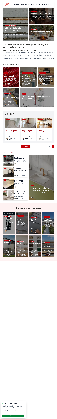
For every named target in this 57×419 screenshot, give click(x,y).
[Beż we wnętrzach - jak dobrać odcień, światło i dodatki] (22, 246)
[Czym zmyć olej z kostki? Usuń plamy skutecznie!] (9, 223)
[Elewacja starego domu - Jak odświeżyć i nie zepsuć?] (48, 223)
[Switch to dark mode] (51, 4)
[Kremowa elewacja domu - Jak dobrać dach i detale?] (9, 246)
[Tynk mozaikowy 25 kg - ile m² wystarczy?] (35, 246)
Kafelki (32, 241)
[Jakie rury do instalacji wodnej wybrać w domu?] (15, 24)
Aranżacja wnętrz (34, 11)
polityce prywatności (17, 410)
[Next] (53, 146)
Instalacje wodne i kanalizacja (10, 25)
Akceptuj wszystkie (13, 415)
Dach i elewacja (34, 4)
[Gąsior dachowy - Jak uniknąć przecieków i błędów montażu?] (35, 223)
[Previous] (49, 146)
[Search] (48, 4)
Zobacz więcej (25, 146)
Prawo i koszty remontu (42, 4)
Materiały (22, 4)
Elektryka (6, 72)
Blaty (26, 4)
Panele (29, 4)
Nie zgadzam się (13, 412)
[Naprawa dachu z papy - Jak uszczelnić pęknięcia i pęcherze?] (22, 223)
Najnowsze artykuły (16, 4)
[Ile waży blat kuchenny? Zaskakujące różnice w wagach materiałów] (41, 177)
